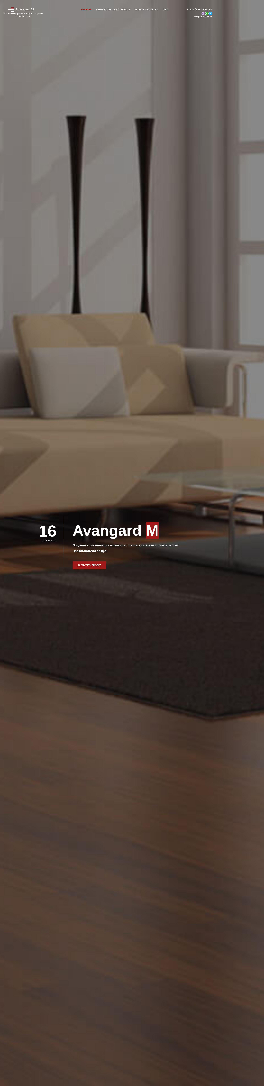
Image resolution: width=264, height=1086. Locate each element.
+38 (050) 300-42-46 (201, 9)
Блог (166, 9)
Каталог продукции (146, 9)
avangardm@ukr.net (203, 16)
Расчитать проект (89, 565)
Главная (86, 9)
